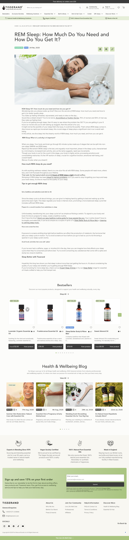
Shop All (63, 294)
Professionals (69, 509)
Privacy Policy (106, 488)
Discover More (110, 14)
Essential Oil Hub (109, 509)
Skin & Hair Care (77, 14)
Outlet (89, 14)
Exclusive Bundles (18, 14)
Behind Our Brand (52, 509)
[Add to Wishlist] (34, 327)
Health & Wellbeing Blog (111, 506)
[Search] (80, 7)
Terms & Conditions (90, 509)
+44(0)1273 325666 (12, 512)
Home (16, 26)
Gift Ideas (97, 14)
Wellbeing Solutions (32, 14)
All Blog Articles (26, 26)
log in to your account (82, 489)
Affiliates (68, 512)
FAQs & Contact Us (90, 506)
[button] (64, 538)
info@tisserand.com (12, 516)
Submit (95, 484)
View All (63, 378)
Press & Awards (51, 512)
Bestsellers (5, 14)
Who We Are (50, 506)
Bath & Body (62, 14)
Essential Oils (48, 14)
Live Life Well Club (71, 506)
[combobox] (54, 7)
